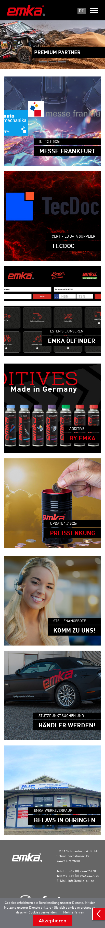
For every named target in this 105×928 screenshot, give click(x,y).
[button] (43, 61)
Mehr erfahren (73, 912)
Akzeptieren (52, 920)
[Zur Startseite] (26, 10)
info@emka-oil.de (81, 881)
